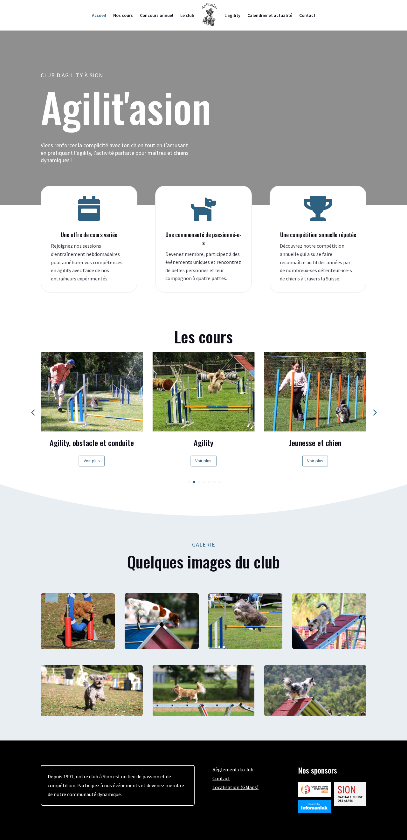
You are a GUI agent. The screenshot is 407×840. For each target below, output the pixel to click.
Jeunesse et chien (315, 442)
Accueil (99, 15)
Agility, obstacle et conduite (92, 442)
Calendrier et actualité (269, 15)
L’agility (232, 15)
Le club (187, 15)
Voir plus (92, 461)
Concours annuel (156, 15)
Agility (203, 442)
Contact (307, 15)
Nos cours (123, 15)
